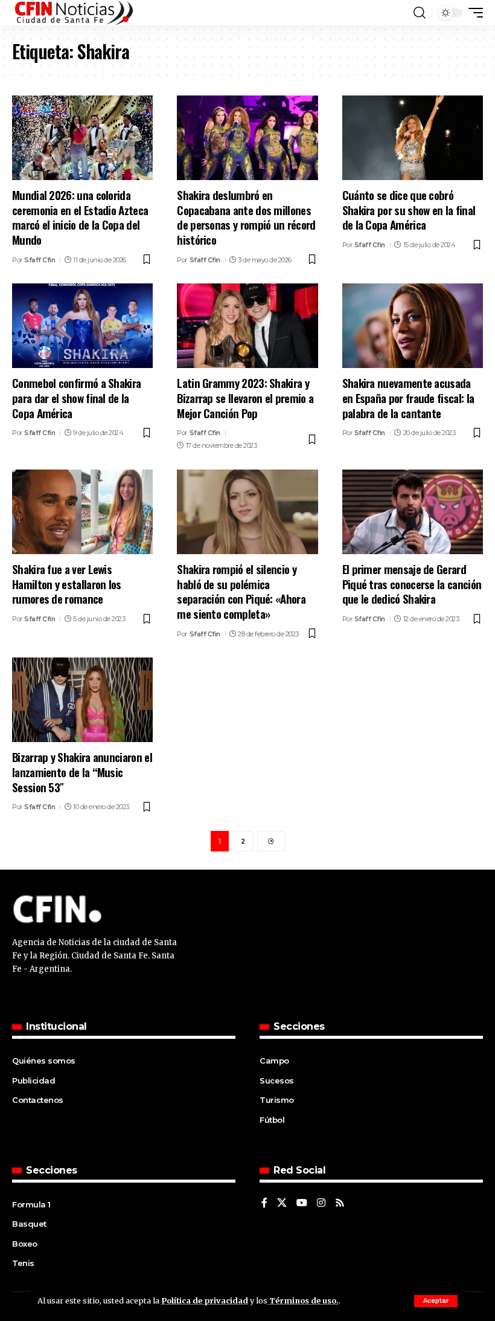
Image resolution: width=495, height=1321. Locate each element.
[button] (436, 1301)
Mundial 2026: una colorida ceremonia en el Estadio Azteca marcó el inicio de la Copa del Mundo (80, 217)
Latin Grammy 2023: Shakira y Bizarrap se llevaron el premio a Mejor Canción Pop (245, 397)
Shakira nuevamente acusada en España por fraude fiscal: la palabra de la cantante (408, 397)
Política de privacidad (204, 1300)
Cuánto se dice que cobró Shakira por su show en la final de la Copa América (409, 209)
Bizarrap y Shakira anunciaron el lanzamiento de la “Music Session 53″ (82, 771)
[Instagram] (321, 1203)
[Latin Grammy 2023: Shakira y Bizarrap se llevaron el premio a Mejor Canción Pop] (247, 325)
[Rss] (339, 1203)
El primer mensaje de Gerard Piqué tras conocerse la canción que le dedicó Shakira (412, 583)
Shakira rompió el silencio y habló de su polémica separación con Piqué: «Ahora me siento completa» (241, 591)
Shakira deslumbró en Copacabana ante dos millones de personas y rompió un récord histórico (246, 217)
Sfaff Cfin (39, 260)
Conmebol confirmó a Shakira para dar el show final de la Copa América (76, 397)
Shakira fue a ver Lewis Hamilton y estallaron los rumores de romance (66, 583)
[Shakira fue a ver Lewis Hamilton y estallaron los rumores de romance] (82, 512)
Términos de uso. (303, 1300)
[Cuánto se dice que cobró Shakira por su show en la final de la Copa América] (412, 137)
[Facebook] (264, 1203)
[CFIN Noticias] (73, 12)
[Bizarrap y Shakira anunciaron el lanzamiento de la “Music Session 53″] (82, 699)
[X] (282, 1203)
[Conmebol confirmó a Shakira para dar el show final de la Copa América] (82, 325)
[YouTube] (302, 1203)
